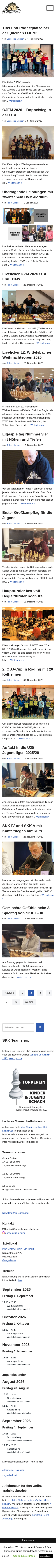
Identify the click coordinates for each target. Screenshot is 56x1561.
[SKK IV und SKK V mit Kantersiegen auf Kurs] (28, 858)
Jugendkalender (10, 1475)
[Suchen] (40, 1027)
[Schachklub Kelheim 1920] (11, 8)
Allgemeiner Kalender (13, 1470)
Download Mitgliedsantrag (15, 1213)
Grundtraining (14, 1398)
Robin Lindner (13, 203)
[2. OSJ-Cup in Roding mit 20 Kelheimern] (28, 702)
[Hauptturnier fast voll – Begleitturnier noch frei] (28, 624)
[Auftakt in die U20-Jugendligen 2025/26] (28, 780)
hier (20, 1280)
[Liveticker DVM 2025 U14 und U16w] (28, 307)
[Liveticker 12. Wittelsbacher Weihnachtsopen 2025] (28, 385)
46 (16, 1002)
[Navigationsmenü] (50, 8)
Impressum (28, 1540)
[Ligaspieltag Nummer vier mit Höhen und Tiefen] (28, 467)
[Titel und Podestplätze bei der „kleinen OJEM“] (28, 60)
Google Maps (9, 1260)
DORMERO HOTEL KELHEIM (18, 1249)
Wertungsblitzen (15, 1306)
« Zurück (9, 992)
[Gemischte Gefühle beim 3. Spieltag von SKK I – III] (28, 940)
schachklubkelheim (15, 1233)
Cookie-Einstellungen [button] (24, 1556)
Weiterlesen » (15, 100)
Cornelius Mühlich (15, 39)
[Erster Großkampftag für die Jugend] (28, 545)
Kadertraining (13, 1409)
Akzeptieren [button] (45, 1556)
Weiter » (29, 1002)
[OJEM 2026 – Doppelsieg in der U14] (28, 142)
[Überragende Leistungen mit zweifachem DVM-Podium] (28, 225)
